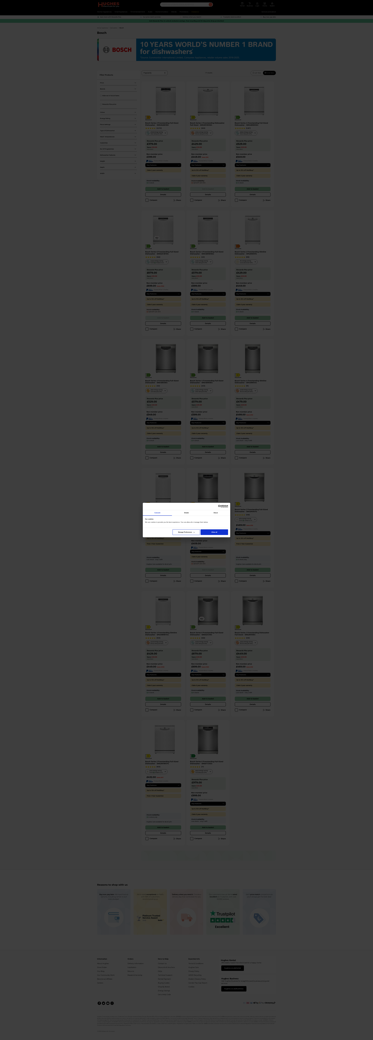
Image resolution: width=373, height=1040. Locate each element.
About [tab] (216, 513)
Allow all (214, 532)
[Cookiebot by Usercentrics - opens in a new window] (219, 506)
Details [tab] (186, 513)
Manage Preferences (185, 532)
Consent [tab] (157, 513)
